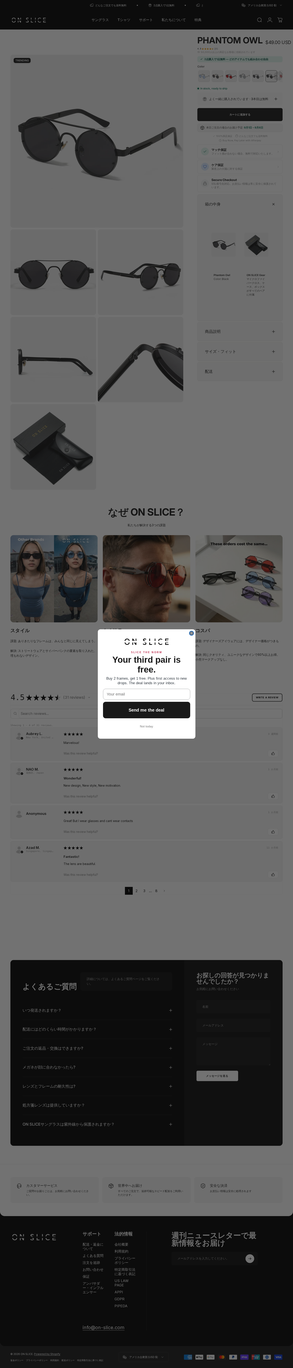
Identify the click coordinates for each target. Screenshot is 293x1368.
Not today (146, 726)
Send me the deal (146, 710)
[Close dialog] (191, 633)
